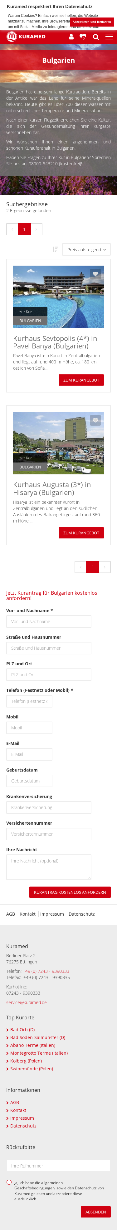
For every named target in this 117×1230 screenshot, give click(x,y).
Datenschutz (82, 914)
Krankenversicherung (29, 796)
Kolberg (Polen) (26, 1061)
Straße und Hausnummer (33, 637)
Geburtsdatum (22, 770)
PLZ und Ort (19, 664)
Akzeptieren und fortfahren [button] (92, 21)
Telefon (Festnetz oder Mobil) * (29, 690)
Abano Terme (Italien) (32, 1045)
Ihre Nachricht (21, 849)
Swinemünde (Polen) (31, 1069)
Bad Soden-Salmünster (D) (37, 1037)
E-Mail (12, 743)
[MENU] (109, 37)
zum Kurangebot (81, 380)
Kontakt (28, 914)
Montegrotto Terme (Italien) (39, 1053)
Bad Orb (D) (22, 1029)
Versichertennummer (29, 823)
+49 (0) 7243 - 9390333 (46, 971)
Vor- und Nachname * (29, 610)
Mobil (12, 717)
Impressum (52, 914)
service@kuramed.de (26, 1002)
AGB (10, 914)
